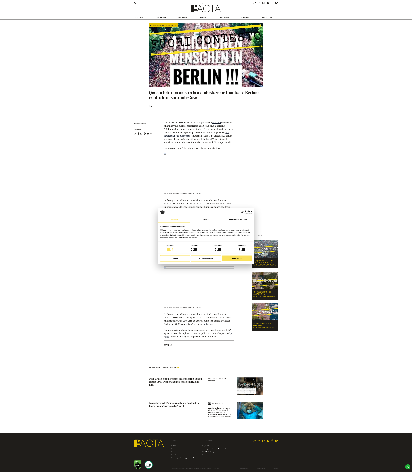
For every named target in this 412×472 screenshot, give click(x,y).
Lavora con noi (206, 455)
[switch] (194, 249)
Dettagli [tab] (206, 219)
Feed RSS (173, 446)
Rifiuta (175, 258)
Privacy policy (243, 468)
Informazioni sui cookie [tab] (238, 219)
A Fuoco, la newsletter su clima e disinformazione (217, 449)
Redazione (174, 449)
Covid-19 (168, 345)
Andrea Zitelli (217, 403)
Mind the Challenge (208, 452)
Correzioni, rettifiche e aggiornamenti (182, 458)
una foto (216, 122)
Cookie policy (261, 468)
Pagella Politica (206, 446)
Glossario (174, 455)
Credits (275, 468)
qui (205, 323)
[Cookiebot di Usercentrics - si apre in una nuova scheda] (242, 212)
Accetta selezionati (206, 258)
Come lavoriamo (176, 452)
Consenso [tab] (174, 219)
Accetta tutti (236, 258)
